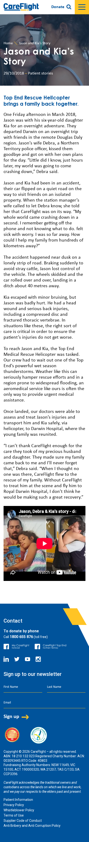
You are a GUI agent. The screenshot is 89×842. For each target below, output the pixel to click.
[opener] (82, 7)
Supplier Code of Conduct (23, 820)
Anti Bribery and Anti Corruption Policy (32, 825)
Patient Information (18, 800)
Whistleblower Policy (19, 810)
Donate (57, 7)
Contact (13, 621)
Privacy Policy (14, 805)
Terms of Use (14, 815)
